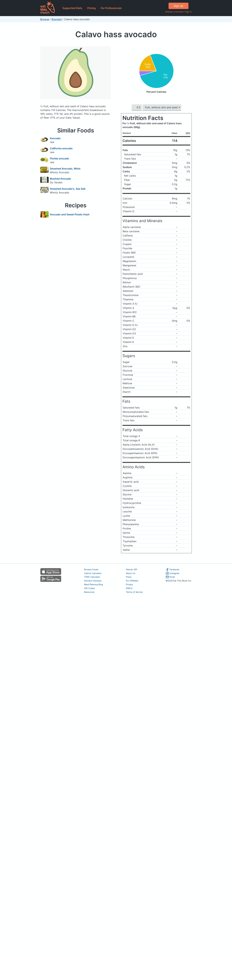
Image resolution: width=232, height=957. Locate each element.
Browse (44, 19)
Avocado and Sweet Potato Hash (69, 214)
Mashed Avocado (60, 178)
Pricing (91, 8)
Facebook (174, 569)
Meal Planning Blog (93, 584)
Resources (89, 592)
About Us (130, 573)
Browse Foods (91, 569)
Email (172, 577)
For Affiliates (132, 580)
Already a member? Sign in (178, 11)
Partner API (131, 569)
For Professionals (111, 8)
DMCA (129, 588)
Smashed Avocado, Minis (65, 168)
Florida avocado (59, 158)
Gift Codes (89, 588)
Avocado (55, 138)
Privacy (129, 584)
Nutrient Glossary (92, 580)
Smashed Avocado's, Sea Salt (67, 188)
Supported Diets (72, 8)
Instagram (174, 573)
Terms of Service (134, 592)
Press (128, 577)
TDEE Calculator (92, 577)
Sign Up (178, 5)
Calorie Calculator (93, 573)
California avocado (61, 148)
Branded (57, 19)
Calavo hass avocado (116, 34)
